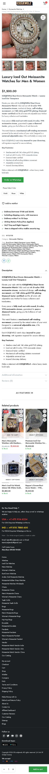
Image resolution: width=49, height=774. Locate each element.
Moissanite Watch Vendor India (13, 645)
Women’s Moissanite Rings (11, 616)
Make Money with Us (9, 697)
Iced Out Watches (8, 563)
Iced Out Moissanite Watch (11, 244)
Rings (4, 606)
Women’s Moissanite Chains (11, 597)
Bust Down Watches (9, 573)
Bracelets (5, 623)
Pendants (5, 629)
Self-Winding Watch (9, 249)
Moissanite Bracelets (9, 626)
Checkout (5, 664)
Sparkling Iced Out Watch (31, 250)
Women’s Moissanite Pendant (12, 639)
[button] (44, 3)
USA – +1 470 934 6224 (14, 519)
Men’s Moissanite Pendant (11, 635)
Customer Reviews (8, 713)
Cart (3, 668)
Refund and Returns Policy (11, 700)
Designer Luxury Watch (27, 242)
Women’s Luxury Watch (10, 255)
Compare (5, 678)
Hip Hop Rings (7, 619)
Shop (4, 671)
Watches (5, 560)
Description (7, 270)
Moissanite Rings (7, 609)
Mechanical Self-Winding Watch (31, 246)
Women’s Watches (8, 570)
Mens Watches (7, 567)
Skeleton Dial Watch (23, 249)
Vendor (4, 642)
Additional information (12, 375)
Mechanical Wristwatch (10, 247)
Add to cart (38, 769)
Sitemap (5, 720)
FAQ (3, 681)
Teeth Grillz (6, 600)
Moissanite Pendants (9, 632)
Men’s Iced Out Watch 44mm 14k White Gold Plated (11, 487)
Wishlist (4, 674)
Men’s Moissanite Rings (10, 613)
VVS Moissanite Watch (25, 254)
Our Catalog (6, 655)
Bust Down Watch (12, 242)
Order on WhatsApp (12, 180)
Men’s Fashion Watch (25, 247)
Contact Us (6, 707)
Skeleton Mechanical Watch (11, 250)
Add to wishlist (11, 203)
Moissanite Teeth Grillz (10, 603)
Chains (4, 587)
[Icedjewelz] (24, 3)
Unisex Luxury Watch (9, 254)
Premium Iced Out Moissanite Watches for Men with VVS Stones (35, 443)
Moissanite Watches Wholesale (13, 583)
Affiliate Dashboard (8, 710)
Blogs (4, 724)
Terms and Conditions (9, 684)
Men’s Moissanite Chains (10, 593)
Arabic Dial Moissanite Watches (13, 577)
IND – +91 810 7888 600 (15, 527)
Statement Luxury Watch (10, 252)
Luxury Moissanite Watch (30, 244)
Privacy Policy (7, 688)
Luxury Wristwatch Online (11, 246)
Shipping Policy (7, 691)
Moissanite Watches (15, 9)
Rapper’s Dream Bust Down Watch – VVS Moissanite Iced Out (34, 487)
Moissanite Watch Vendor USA (13, 649)
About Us (5, 703)
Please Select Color (9, 188)
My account (6, 661)
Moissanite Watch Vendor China (13, 652)
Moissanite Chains (8, 590)
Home (4, 9)
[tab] (24, 271)
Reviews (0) (7, 380)
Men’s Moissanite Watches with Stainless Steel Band (11, 443)
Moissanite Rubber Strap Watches (13, 580)
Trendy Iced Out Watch (27, 252)
